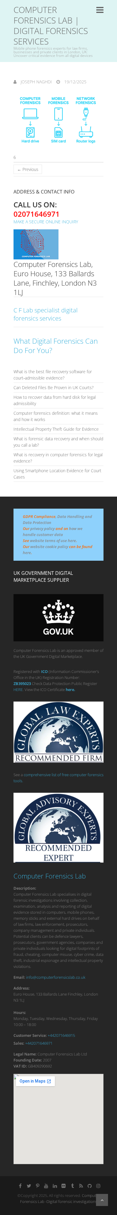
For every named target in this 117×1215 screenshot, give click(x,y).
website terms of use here (53, 540)
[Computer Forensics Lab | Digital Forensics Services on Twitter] (28, 1185)
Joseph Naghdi (36, 82)
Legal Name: (25, 1054)
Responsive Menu (100, 10)
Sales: (19, 1043)
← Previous (27, 169)
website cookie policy (49, 546)
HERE (18, 689)
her (69, 689)
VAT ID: (20, 1066)
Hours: (20, 1012)
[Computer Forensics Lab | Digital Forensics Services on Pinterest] (37, 1185)
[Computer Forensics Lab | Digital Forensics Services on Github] (89, 1185)
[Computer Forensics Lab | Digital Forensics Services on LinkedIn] (54, 1185)
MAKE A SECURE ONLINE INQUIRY (46, 222)
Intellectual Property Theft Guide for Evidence (56, 429)
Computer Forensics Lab (50, 875)
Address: (22, 988)
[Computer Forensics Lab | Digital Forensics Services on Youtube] (46, 1185)
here (27, 552)
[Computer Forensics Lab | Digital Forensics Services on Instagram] (98, 1185)
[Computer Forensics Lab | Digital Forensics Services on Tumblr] (72, 1185)
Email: (19, 977)
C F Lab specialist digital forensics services (46, 314)
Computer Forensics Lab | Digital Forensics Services (51, 26)
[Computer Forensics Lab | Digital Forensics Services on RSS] (81, 1185)
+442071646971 (38, 1043)
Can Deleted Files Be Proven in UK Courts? (54, 387)
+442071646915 (61, 1035)
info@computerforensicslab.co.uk (55, 977)
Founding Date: (28, 1060)
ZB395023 (22, 683)
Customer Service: (30, 1035)
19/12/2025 (74, 82)
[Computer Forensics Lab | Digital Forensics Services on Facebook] (20, 1185)
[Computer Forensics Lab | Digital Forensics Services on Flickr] (63, 1185)
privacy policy (42, 528)
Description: (25, 888)
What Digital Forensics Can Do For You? (56, 345)
